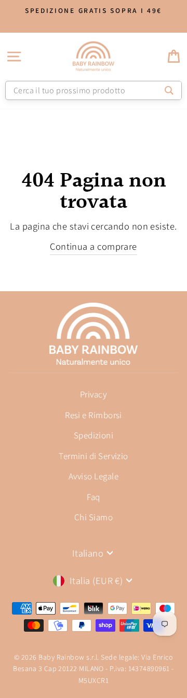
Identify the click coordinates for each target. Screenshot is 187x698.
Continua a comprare (93, 246)
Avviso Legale (93, 476)
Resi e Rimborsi (93, 415)
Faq (93, 497)
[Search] (169, 90)
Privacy (93, 394)
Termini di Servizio (93, 456)
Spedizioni (94, 435)
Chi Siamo (93, 517)
